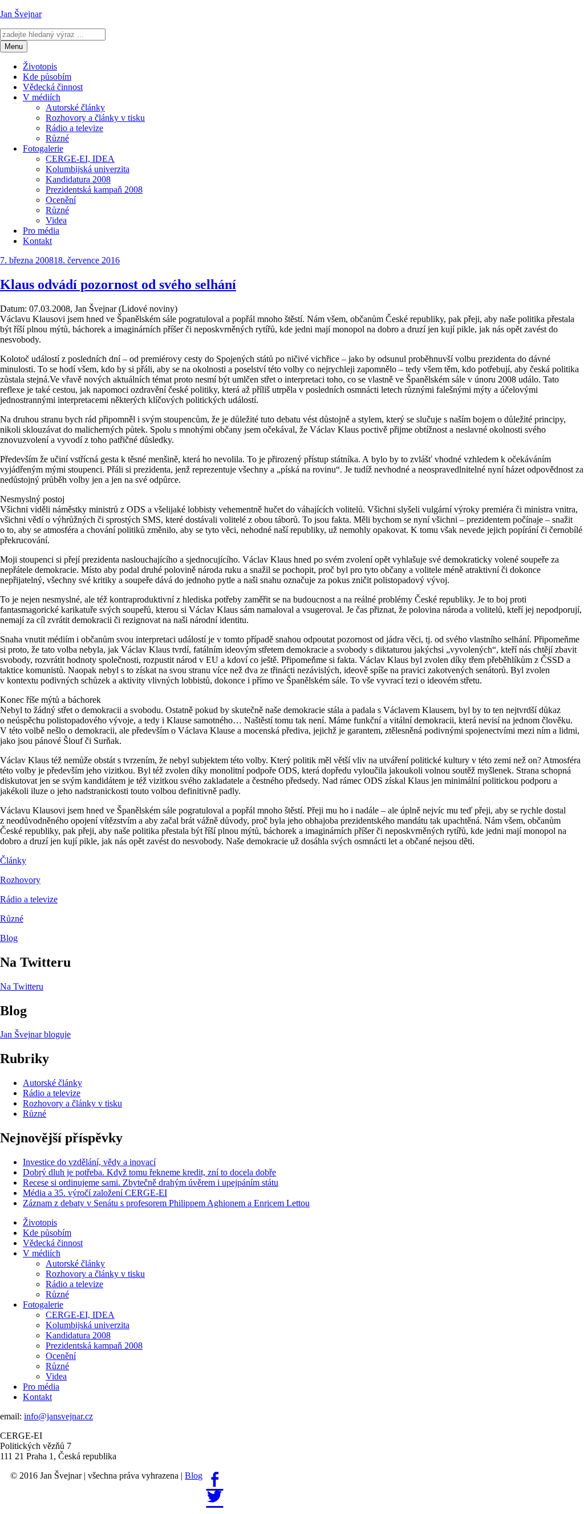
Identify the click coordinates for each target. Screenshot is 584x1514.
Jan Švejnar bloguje (35, 1034)
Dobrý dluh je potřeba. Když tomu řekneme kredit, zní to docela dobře (149, 1172)
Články (13, 860)
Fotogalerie (43, 148)
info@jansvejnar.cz (58, 1416)
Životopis (40, 66)
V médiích (41, 97)
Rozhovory (20, 880)
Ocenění (61, 200)
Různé (57, 138)
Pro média (41, 230)
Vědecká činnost (53, 87)
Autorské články (75, 107)
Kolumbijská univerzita (87, 169)
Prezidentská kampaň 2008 (94, 189)
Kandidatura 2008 (78, 179)
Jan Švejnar (21, 14)
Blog (9, 938)
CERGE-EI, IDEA (80, 159)
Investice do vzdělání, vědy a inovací (89, 1162)
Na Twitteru (21, 986)
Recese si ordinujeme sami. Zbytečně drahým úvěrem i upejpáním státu (150, 1182)
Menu (14, 46)
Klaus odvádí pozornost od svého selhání (118, 284)
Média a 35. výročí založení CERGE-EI (95, 1193)
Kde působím (47, 77)
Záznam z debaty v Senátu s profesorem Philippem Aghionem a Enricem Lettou (166, 1203)
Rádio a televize (74, 128)
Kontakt (37, 241)
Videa (56, 220)
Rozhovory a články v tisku (95, 118)
